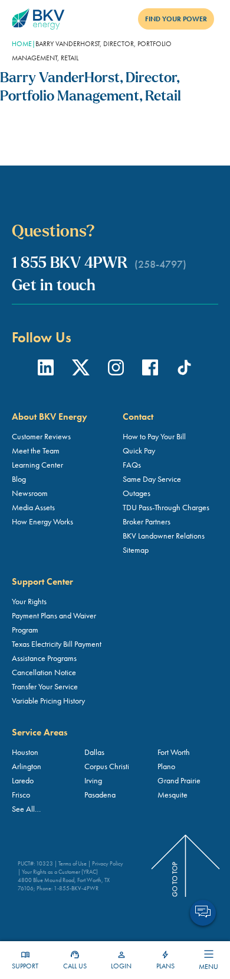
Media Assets (33, 507)
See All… (26, 808)
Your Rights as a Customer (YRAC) (60, 872)
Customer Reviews (41, 436)
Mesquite (172, 794)
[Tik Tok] (184, 369)
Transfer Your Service (45, 686)
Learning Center (37, 464)
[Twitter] (81, 369)
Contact (138, 416)
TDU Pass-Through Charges (166, 507)
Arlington (26, 766)
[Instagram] (116, 369)
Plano (166, 766)
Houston (25, 752)
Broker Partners (146, 521)
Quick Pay (139, 450)
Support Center (42, 581)
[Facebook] (150, 369)
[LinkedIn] (46, 369)
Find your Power (176, 19)
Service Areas (39, 732)
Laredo (23, 780)
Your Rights (29, 601)
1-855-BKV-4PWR (76, 888)
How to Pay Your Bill (154, 436)
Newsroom (30, 493)
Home (22, 43)
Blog (19, 479)
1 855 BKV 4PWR (99, 264)
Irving (93, 780)
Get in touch (54, 286)
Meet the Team (36, 450)
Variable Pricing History (48, 700)
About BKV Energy (49, 416)
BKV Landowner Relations (164, 535)
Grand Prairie (179, 780)
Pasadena (100, 794)
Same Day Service (152, 479)
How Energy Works (42, 521)
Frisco (21, 794)
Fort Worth (173, 752)
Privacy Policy (107, 863)
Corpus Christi (106, 766)
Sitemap (136, 549)
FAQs (132, 464)
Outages (136, 493)
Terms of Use (72, 863)
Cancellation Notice (44, 672)
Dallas (94, 752)
